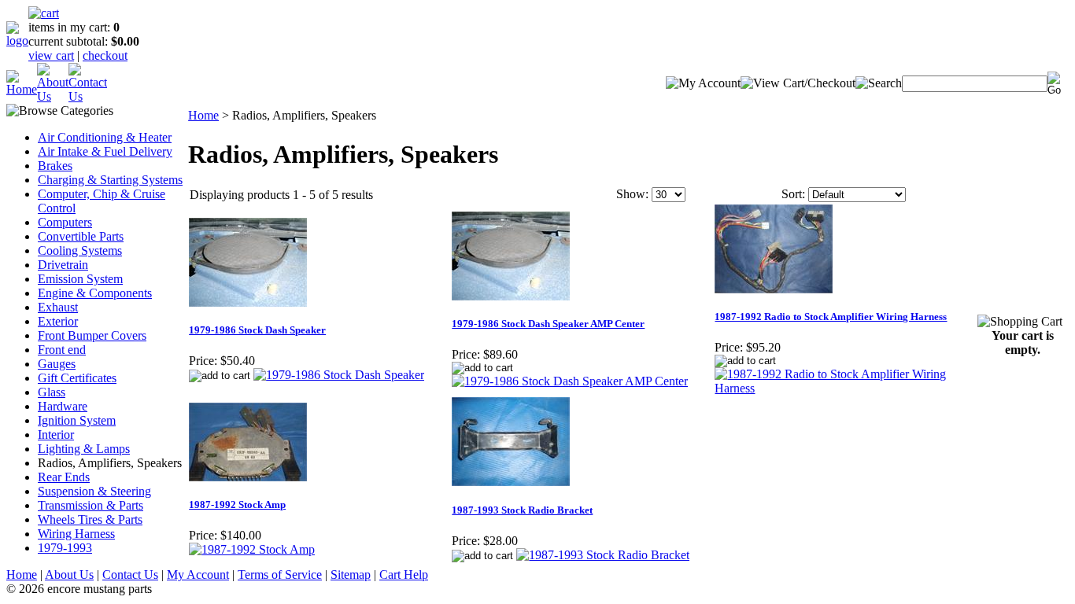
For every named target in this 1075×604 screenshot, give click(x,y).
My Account (198, 574)
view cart (51, 55)
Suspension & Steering (94, 491)
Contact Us (130, 574)
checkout (105, 55)
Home (203, 115)
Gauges (57, 363)
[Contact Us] (87, 96)
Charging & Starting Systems (110, 179)
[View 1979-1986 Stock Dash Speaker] (338, 374)
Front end (62, 349)
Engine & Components (95, 293)
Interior (56, 434)
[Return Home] (17, 40)
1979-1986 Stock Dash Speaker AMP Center (548, 324)
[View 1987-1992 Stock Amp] (252, 549)
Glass (51, 392)
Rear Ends (64, 477)
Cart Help (403, 574)
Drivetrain (63, 264)
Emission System (80, 278)
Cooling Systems (80, 250)
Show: (632, 194)
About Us (69, 574)
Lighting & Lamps (84, 448)
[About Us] (52, 96)
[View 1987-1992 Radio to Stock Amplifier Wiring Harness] (845, 388)
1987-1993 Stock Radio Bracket (522, 510)
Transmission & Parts (90, 505)
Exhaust (58, 307)
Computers (65, 222)
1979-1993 (65, 547)
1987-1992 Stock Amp (237, 504)
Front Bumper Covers (92, 335)
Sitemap (351, 574)
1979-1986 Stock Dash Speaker (257, 330)
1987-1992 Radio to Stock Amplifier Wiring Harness (831, 316)
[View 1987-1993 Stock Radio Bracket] (602, 555)
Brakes (55, 165)
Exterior (58, 321)
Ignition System (77, 420)
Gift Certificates (77, 378)
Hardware (62, 406)
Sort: (793, 194)
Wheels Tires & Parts (90, 519)
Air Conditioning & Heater (105, 137)
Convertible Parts (81, 236)
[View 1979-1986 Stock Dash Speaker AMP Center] (570, 381)
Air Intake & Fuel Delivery (105, 151)
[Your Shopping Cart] (43, 13)
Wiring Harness (76, 533)
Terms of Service (280, 574)
